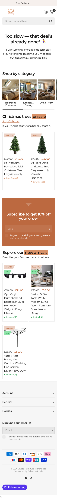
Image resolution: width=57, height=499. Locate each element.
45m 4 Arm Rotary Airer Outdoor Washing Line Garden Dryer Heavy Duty (15, 363)
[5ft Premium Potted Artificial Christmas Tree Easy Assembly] (15, 144)
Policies (7, 410)
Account (7, 393)
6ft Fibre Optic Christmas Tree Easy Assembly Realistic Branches (40, 170)
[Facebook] (25, 478)
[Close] (1, 497)
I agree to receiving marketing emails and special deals (30, 237)
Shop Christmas (10, 121)
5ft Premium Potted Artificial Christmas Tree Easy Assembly (13, 168)
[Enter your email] (49, 228)
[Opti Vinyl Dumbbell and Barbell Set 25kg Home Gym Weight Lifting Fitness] (15, 276)
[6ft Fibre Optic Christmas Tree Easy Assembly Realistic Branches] (42, 144)
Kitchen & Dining (28, 104)
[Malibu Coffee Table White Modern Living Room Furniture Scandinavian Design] (42, 276)
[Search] (51, 21)
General (7, 402)
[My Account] (46, 12)
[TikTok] (31, 478)
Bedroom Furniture (10, 104)
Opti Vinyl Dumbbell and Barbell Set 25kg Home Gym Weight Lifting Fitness (14, 304)
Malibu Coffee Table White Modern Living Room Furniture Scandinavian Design (41, 304)
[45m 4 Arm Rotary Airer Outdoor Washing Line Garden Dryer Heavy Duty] (15, 337)
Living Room (46, 102)
